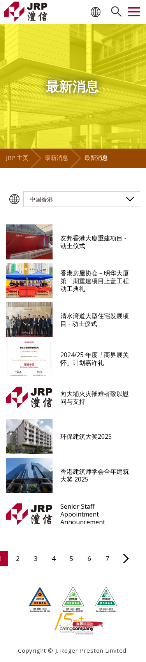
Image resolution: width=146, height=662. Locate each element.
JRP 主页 (17, 157)
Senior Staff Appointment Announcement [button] (82, 514)
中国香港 (41, 199)
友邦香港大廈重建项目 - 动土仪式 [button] (93, 242)
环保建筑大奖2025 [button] (86, 436)
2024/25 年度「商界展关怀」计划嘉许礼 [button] (94, 358)
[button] (29, 241)
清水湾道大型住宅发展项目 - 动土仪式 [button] (94, 319)
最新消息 (56, 157)
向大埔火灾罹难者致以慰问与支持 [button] (94, 397)
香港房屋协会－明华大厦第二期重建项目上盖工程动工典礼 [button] (94, 280)
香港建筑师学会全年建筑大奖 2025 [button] (94, 475)
